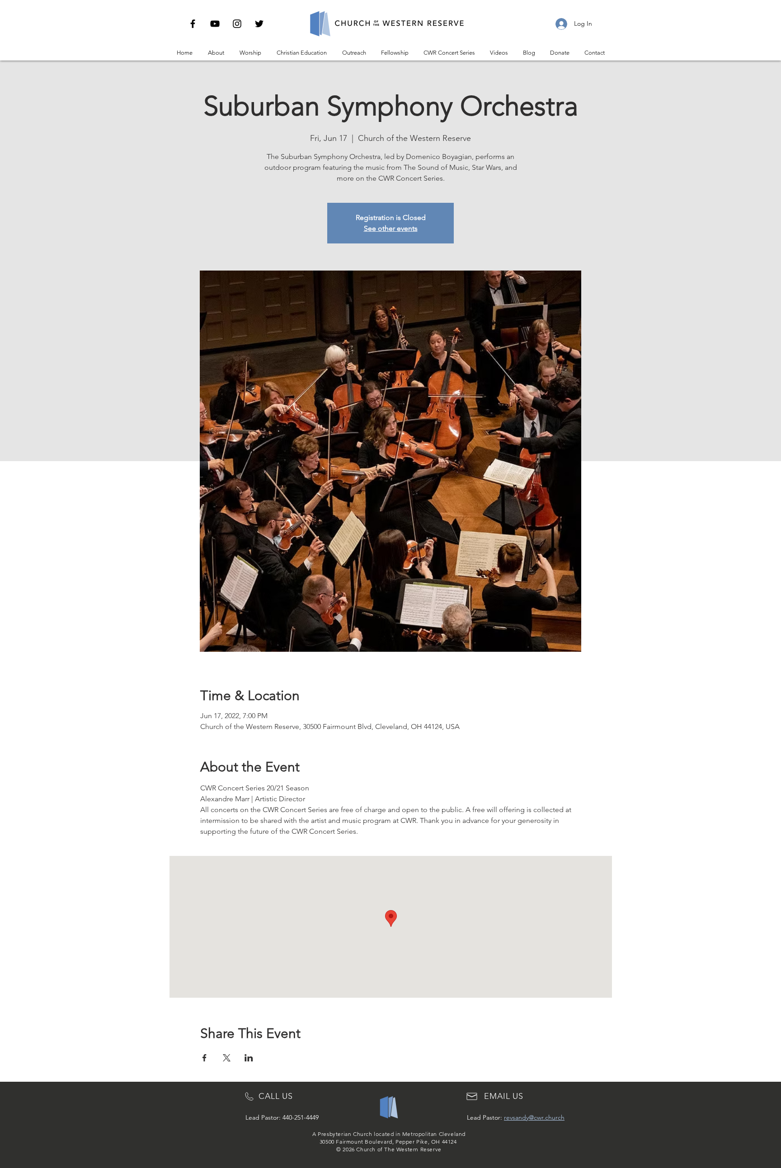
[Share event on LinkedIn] (249, 1057)
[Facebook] (192, 23)
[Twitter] (259, 23)
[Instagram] (237, 23)
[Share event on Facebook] (204, 1057)
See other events (391, 228)
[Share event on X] (226, 1057)
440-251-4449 (300, 1117)
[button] (216, 53)
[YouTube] (215, 23)
